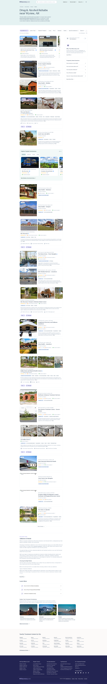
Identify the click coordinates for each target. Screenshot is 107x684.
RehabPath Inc (68, 678)
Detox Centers (36, 665)
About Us (77, 666)
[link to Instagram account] (85, 672)
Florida (33, 154)
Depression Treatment (51, 665)
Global (38, 154)
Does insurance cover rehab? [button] (72, 63)
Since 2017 (81, 50)
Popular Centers (36, 661)
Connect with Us (78, 670)
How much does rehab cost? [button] (72, 66)
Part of (27, 113)
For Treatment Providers (80, 661)
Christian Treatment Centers (52, 674)
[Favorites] (86, 2)
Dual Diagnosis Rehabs (51, 669)
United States (27, 6)
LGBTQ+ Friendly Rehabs (37, 669)
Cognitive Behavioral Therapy (38, 666)
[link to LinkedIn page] (78, 672)
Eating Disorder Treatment (52, 663)
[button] (27, 33)
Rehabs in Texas (23, 668)
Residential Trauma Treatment (52, 671)
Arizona (22, 617)
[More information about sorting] (86, 33)
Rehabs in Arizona (23, 669)
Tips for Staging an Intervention (66, 668)
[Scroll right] (86, 31)
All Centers (21, 6)
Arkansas (31, 6)
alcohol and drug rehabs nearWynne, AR (28, 18)
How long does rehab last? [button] (71, 69)
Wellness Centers (36, 671)
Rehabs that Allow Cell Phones (38, 674)
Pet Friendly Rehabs (36, 672)
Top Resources (63, 661)
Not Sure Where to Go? (25, 661)
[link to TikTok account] (83, 672)
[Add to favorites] (35, 62)
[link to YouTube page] (80, 672)
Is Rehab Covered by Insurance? (66, 666)
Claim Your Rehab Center (79, 663)
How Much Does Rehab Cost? (66, 669)
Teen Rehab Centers (50, 668)
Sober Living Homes (37, 668)
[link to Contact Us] (75, 672)
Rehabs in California (23, 665)
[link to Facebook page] (88, 672)
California (29, 154)
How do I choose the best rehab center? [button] (74, 76)
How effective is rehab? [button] (71, 72)
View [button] (22, 126)
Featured (23, 154)
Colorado (41, 617)
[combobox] (46, 2)
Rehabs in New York (23, 666)
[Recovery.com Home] (25, 2)
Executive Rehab (50, 666)
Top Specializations (51, 661)
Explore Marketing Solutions (80, 665)
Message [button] (29, 126)
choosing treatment (37, 546)
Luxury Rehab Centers (37, 663)
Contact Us (77, 668)
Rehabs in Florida (23, 663)
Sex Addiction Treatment (51, 672)
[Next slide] (60, 47)
